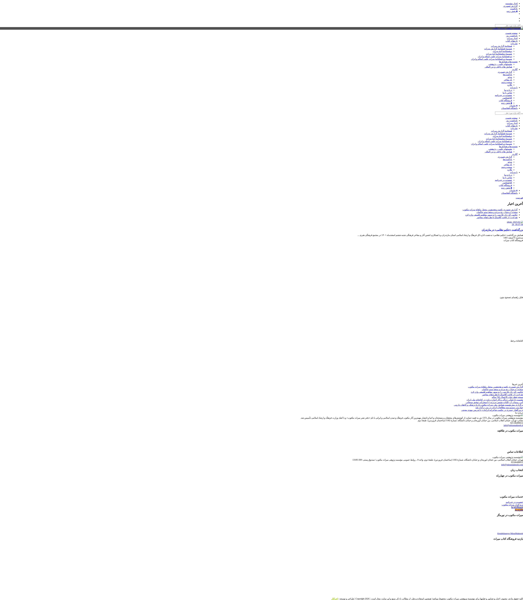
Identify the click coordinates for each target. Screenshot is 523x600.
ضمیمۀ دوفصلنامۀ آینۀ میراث (499, 54)
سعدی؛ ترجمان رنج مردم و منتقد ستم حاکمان (497, 212)
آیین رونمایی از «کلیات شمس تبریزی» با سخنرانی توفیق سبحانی (494, 402)
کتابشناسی (507, 98)
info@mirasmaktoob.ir (513, 425)
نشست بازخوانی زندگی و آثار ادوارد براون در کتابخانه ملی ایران (495, 400)
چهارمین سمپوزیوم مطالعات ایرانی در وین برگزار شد (499, 407)
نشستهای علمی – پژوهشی (500, 64)
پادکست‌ (514, 8)
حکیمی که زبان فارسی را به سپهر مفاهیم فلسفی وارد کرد (491, 215)
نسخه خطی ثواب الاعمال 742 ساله (507, 397)
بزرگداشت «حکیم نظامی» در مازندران (502, 229)
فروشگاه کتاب (505, 100)
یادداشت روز (512, 36)
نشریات (514, 43)
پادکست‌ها (507, 74)
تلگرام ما (519, 510)
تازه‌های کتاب (512, 41)
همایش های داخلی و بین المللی (498, 67)
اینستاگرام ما (517, 507)
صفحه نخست (511, 33)
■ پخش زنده (512, 11)
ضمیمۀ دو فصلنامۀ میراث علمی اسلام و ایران (491, 59)
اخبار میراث (512, 38)
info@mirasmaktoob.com (512, 465)
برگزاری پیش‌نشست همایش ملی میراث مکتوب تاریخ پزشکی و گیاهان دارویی (488, 405)
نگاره (509, 85)
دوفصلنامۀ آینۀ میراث (502, 51)
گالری (515, 69)
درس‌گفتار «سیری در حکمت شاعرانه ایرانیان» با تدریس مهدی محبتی (492, 410)
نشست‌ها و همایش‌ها (508, 61)
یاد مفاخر (508, 80)
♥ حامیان (513, 105)
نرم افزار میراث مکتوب (512, 505)
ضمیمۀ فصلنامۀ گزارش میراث (498, 49)
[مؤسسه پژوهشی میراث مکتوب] (507, 28)
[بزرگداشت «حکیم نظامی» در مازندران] (512, 224)
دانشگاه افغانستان (509, 108)
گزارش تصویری (510, 6)
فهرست (519, 198)
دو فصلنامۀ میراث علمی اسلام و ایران (495, 56)
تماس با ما (507, 93)
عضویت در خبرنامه (503, 95)
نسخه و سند (506, 82)
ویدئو (510, 77)
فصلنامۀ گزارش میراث (501, 46)
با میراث (514, 87)
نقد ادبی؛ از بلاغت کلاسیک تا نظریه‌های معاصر (497, 217)
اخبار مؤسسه (511, 3)
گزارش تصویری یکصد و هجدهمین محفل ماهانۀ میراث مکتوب (490, 209)
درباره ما (508, 90)
